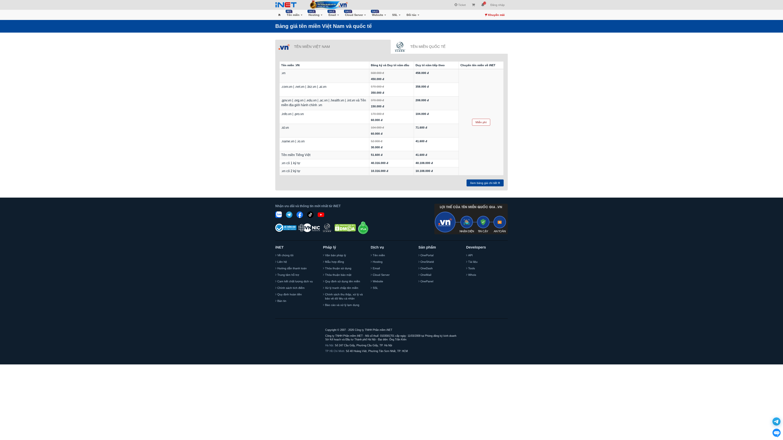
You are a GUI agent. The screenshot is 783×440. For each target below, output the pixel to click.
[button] (279, 15)
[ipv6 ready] (363, 227)
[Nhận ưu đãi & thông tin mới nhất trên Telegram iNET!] (776, 421)
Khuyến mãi (496, 14)
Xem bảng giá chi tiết (484, 183)
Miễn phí (481, 122)
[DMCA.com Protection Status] (345, 228)
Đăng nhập (497, 5)
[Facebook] (299, 214)
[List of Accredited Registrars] (327, 227)
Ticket (461, 5)
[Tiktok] (310, 214)
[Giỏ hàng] (473, 5)
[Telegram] (289, 214)
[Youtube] (321, 214)
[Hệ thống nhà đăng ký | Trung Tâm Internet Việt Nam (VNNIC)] (309, 227)
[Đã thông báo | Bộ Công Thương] (285, 228)
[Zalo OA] (278, 214)
